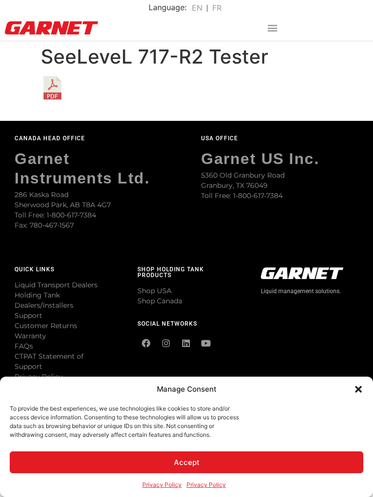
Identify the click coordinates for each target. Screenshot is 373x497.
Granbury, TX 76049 (234, 185)
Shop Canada (159, 301)
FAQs (24, 346)
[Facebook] (146, 343)
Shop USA (154, 290)
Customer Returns (46, 325)
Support (28, 315)
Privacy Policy (162, 484)
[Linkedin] (186, 343)
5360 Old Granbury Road (243, 175)
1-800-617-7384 (71, 215)
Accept (187, 462)
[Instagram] (166, 343)
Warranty (30, 335)
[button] (358, 389)
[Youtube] (206, 343)
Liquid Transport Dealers (56, 285)
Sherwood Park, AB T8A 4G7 (63, 204)
